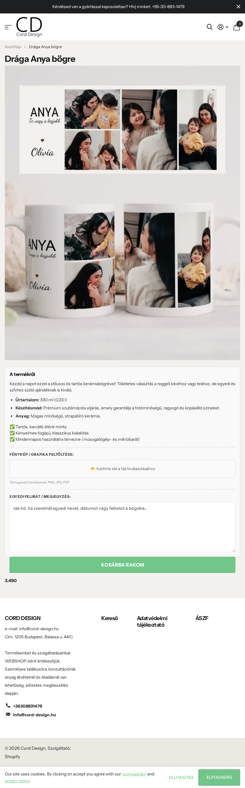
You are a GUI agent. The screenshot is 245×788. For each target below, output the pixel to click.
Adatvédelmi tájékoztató (152, 621)
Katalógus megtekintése (8, 27)
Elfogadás (219, 777)
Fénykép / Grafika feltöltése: (42, 454)
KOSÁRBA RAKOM (122, 565)
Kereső (109, 618)
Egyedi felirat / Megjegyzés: (40, 496)
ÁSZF (202, 618)
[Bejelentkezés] (222, 27)
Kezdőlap (13, 46)
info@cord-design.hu (34, 714)
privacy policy (17, 781)
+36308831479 (27, 706)
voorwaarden (134, 774)
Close (238, 6)
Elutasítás (181, 777)
